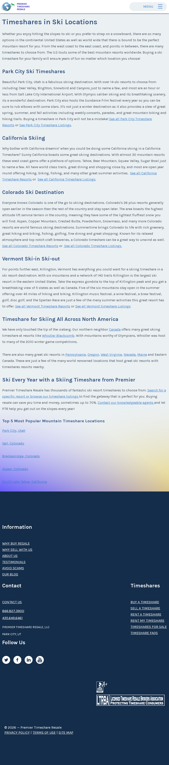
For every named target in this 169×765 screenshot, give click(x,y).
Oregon (93, 354)
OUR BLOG (10, 574)
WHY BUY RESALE (16, 543)
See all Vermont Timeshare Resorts (42, 306)
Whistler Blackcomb (58, 335)
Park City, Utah (13, 430)
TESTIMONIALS (14, 562)
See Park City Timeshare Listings (45, 125)
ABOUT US (10, 556)
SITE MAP (66, 732)
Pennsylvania (75, 354)
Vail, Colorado (13, 443)
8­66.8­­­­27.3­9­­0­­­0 (13, 611)
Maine (142, 354)
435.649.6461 (12, 618)
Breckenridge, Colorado (21, 456)
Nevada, (130, 354)
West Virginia (111, 354)
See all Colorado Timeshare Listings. (92, 246)
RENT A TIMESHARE (145, 614)
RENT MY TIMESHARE (147, 620)
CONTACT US (12, 602)
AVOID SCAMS (13, 568)
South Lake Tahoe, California (24, 482)
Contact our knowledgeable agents (126, 402)
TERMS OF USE (44, 732)
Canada (115, 329)
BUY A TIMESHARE (144, 602)
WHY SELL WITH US (17, 549)
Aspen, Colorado (15, 469)
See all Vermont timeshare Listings (103, 306)
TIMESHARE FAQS (144, 633)
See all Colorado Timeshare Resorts (30, 246)
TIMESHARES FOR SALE (148, 627)
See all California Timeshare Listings (67, 179)
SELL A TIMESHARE (145, 608)
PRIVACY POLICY (17, 732)
